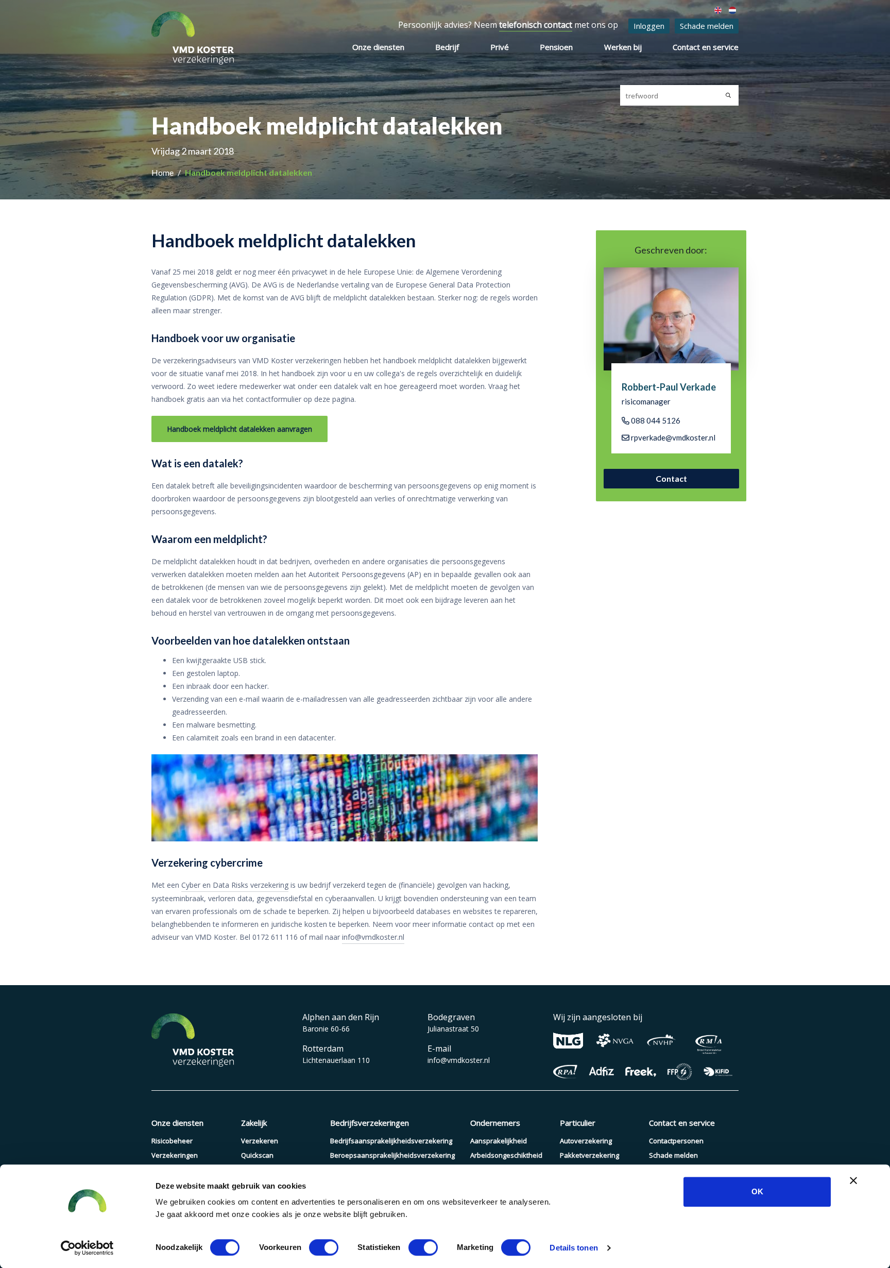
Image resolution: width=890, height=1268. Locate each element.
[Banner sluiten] (853, 1180)
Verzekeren (259, 1140)
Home (163, 172)
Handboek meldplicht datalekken (248, 172)
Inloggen (649, 26)
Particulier (577, 1123)
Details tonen (573, 1247)
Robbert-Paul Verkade (669, 387)
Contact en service (706, 47)
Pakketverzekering (589, 1155)
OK (757, 1191)
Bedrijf (447, 47)
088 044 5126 (654, 420)
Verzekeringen (174, 1155)
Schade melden (706, 26)
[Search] (728, 95)
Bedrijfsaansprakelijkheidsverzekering (391, 1140)
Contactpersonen (676, 1140)
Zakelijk (254, 1123)
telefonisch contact (535, 24)
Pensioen (556, 47)
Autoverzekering (586, 1140)
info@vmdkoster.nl (373, 937)
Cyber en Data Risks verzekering (234, 885)
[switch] (323, 1247)
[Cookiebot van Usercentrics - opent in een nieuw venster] (87, 1248)
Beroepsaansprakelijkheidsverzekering (392, 1155)
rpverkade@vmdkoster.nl (672, 437)
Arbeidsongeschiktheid (506, 1155)
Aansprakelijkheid (498, 1140)
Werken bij (623, 47)
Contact (671, 478)
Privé (499, 47)
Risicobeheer (172, 1140)
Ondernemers (495, 1123)
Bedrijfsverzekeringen (369, 1123)
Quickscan (257, 1155)
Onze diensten (378, 47)
